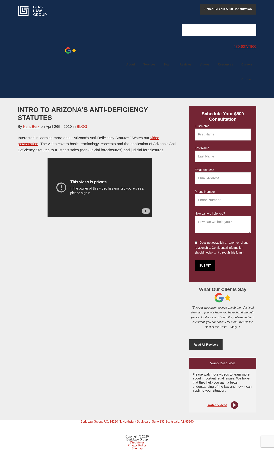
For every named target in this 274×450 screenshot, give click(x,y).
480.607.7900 (245, 46)
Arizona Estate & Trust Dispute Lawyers (46, 11)
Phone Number (205, 191)
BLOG (82, 126)
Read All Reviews (206, 344)
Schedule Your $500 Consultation (228, 9)
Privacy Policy (137, 445)
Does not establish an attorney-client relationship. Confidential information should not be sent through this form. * (221, 247)
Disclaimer (137, 442)
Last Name (202, 148)
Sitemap (137, 448)
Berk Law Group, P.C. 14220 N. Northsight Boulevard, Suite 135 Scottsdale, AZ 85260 (137, 421)
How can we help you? (210, 213)
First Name (202, 126)
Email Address (204, 169)
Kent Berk (31, 126)
